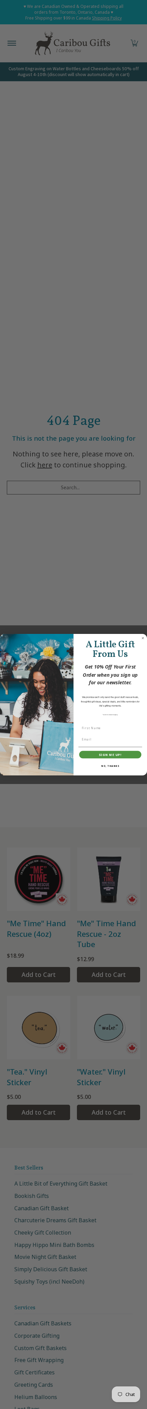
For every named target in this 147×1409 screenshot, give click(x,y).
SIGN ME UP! (110, 754)
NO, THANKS (110, 765)
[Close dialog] (143, 638)
